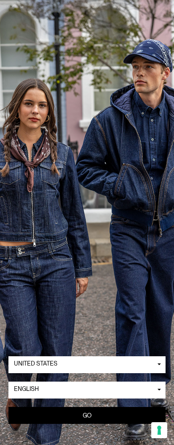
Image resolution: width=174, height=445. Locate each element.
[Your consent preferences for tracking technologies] (159, 430)
